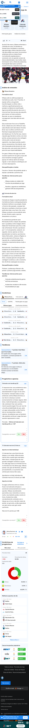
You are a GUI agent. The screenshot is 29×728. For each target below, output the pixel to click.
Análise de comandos (20, 34)
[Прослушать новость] (21, 40)
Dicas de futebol (9, 669)
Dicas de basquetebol (19, 672)
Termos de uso (4, 709)
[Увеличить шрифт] (6, 40)
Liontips (3, 2)
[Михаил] (25, 536)
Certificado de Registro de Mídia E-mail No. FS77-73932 (14, 703)
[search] (10, 2)
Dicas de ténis (7, 672)
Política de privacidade (6, 706)
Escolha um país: (10, 688)
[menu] (27, 2)
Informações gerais (7, 34)
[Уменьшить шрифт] (9, 40)
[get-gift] (19, 3)
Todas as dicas (9, 667)
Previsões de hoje (19, 667)
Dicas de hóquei (20, 669)
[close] (19, 6)
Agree (25, 717)
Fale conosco (5, 683)
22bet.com (14, 724)
